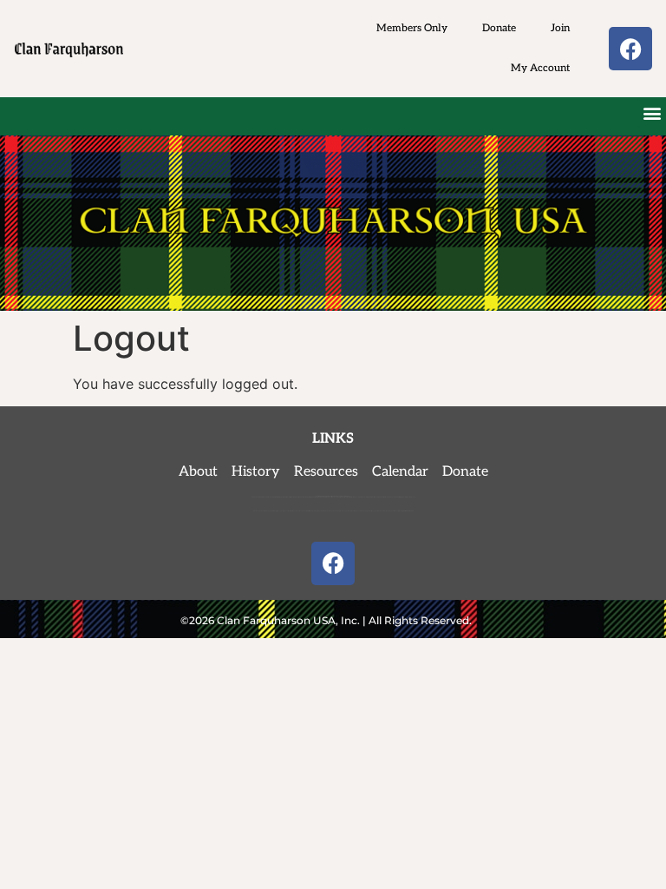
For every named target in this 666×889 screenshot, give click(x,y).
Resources (326, 472)
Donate (499, 28)
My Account (540, 68)
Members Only (411, 28)
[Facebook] (630, 48)
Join (560, 28)
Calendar (400, 472)
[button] (651, 112)
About (203, 472)
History (256, 472)
